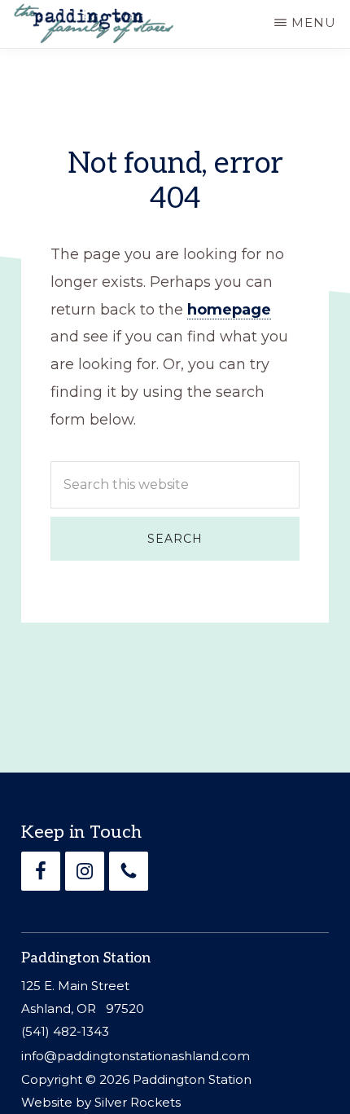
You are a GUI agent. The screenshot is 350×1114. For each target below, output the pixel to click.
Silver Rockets (137, 1102)
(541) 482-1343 (65, 1031)
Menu (313, 22)
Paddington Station (192, 1079)
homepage (229, 310)
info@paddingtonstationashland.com (135, 1055)
